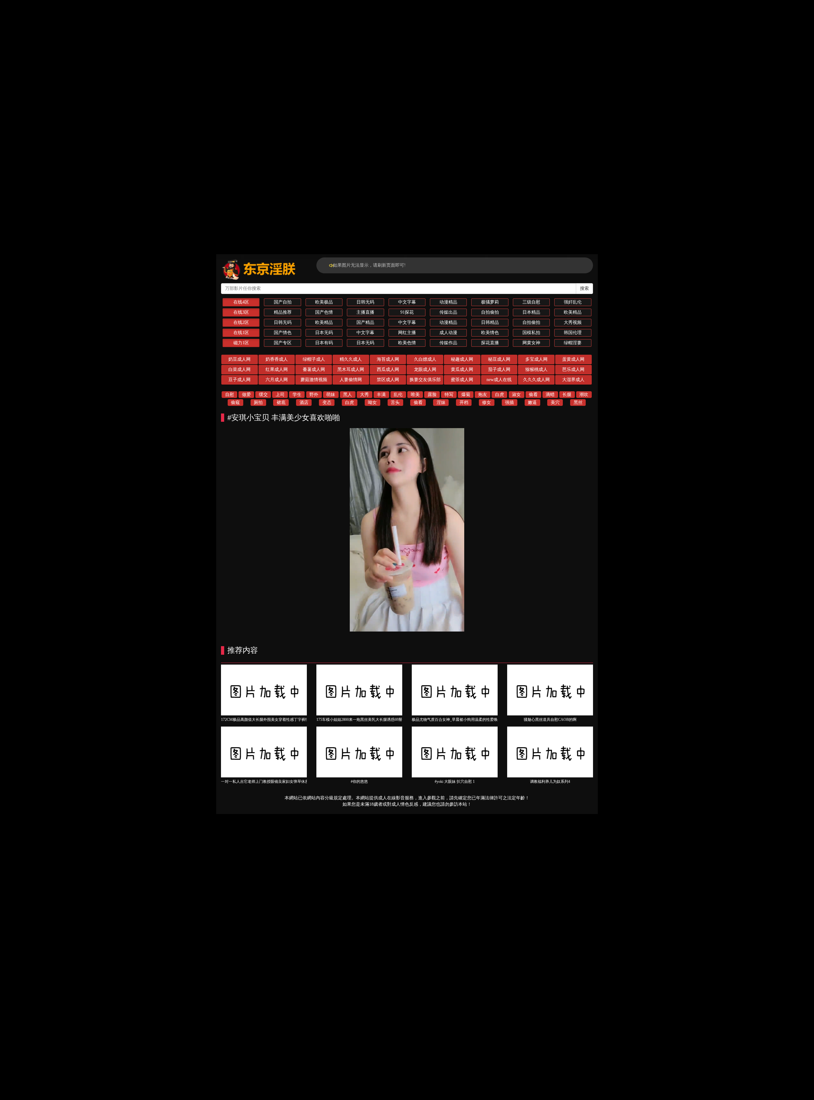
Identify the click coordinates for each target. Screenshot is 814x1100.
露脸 (432, 394)
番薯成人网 (314, 369)
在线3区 (241, 312)
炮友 (482, 394)
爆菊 (465, 394)
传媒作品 (448, 342)
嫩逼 (532, 402)
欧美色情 (407, 342)
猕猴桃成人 (536, 369)
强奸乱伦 (573, 302)
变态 (326, 402)
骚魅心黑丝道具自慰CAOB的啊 (550, 719)
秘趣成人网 (462, 359)
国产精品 (365, 322)
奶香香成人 (277, 359)
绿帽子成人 (314, 359)
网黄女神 (531, 342)
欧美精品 (573, 312)
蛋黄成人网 (573, 359)
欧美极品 (324, 302)
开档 (463, 402)
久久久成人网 (536, 379)
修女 (486, 402)
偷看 (533, 394)
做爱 (246, 394)
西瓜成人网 (388, 369)
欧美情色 (490, 332)
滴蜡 (550, 394)
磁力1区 (241, 342)
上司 (280, 394)
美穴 (555, 402)
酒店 (304, 402)
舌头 (395, 402)
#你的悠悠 (359, 781)
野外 (313, 394)
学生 (297, 394)
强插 (509, 402)
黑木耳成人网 (350, 369)
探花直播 (490, 342)
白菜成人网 (239, 369)
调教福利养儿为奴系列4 (550, 781)
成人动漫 (448, 332)
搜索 (584, 288)
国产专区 (283, 342)
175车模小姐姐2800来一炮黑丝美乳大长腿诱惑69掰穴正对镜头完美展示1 (377, 719)
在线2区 (241, 322)
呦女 (372, 402)
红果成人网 (277, 369)
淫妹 (441, 402)
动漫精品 (448, 302)
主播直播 (365, 312)
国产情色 (283, 332)
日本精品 (531, 312)
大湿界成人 (573, 379)
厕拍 (258, 402)
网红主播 (407, 332)
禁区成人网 (388, 379)
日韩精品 (490, 322)
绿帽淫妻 (573, 342)
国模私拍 (531, 332)
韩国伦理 (573, 332)
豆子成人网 (239, 379)
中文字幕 (407, 302)
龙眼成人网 (425, 369)
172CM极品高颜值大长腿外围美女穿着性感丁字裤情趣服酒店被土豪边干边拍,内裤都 (292, 719)
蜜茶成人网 (462, 379)
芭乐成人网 (573, 369)
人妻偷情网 (351, 379)
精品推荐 (283, 312)
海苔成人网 (388, 359)
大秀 (364, 394)
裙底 (281, 402)
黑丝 (578, 402)
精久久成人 (351, 359)
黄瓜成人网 (462, 369)
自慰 (229, 394)
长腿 (566, 394)
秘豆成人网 (499, 359)
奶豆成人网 (239, 359)
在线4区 (241, 302)
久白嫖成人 (425, 359)
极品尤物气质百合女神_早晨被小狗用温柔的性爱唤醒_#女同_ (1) (466, 719)
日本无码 (324, 332)
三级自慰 (531, 302)
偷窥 (235, 402)
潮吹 (583, 394)
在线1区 (241, 332)
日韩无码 (365, 302)
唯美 (415, 394)
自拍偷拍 (490, 312)
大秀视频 (573, 322)
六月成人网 (277, 379)
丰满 (381, 394)
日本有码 (324, 342)
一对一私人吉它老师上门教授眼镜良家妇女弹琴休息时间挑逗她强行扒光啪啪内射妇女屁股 (297, 781)
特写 (449, 394)
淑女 (516, 394)
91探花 (407, 312)
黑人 (347, 394)
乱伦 (398, 394)
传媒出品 (448, 312)
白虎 (499, 394)
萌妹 (330, 394)
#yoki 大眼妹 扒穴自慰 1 (455, 781)
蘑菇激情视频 (313, 379)
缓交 (263, 394)
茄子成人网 (499, 369)
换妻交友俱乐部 (425, 379)
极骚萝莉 (490, 302)
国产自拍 (283, 302)
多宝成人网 (536, 359)
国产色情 (324, 312)
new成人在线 (499, 379)
